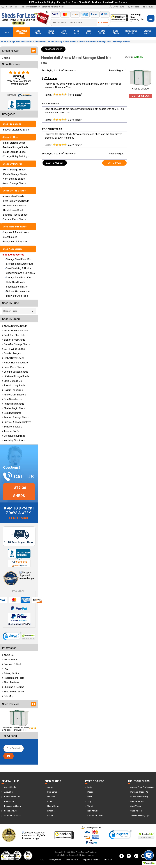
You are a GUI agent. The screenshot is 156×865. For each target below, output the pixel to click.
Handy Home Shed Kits (16, 362)
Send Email (19, 518)
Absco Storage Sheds (15, 326)
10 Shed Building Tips (139, 815)
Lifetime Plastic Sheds (15, 214)
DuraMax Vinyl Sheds (14, 205)
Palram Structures (13, 390)
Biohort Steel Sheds (14, 339)
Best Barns (88, 32)
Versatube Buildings (14, 435)
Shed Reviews (11, 682)
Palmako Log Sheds (14, 385)
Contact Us (9, 801)
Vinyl (89, 801)
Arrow (50, 787)
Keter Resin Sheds (14, 367)
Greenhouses (10, 237)
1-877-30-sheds (19, 492)
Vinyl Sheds (64, 32)
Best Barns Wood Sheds (16, 201)
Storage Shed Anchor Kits (19, 263)
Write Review (114, 163)
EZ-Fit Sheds (116, 32)
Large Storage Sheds (14, 151)
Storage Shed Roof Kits (18, 277)
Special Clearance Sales (16, 129)
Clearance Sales (21, 32)
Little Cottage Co (13, 380)
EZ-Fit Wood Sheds (14, 348)
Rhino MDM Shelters (15, 394)
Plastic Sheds (51, 32)
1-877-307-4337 (11, 7)
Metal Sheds (38, 32)
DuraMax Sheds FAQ (139, 792)
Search (104, 22)
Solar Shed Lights (15, 282)
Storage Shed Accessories (20, 42)
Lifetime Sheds (147, 32)
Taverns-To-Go (12, 431)
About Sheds (11, 659)
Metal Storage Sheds (14, 169)
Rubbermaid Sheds (14, 403)
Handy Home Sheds (131, 32)
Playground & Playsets (15, 241)
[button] (8, 857)
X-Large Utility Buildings (16, 156)
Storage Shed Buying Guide (142, 787)
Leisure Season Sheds (16, 371)
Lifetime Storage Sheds (16, 376)
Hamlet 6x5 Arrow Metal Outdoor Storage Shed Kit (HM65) (95, 42)
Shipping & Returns (14, 687)
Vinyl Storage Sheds (14, 178)
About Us (150, 7)
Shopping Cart (137, 17)
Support (135, 7)
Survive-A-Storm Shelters (17, 422)
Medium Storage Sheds (15, 147)
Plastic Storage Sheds (15, 174)
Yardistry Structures (14, 440)
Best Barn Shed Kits (14, 335)
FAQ (6, 668)
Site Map (8, 696)
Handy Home (53, 806)
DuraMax (51, 796)
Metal (89, 787)
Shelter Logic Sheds (14, 408)
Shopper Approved (12, 815)
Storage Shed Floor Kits (19, 259)
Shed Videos (136, 811)
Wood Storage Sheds (14, 183)
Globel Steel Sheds (14, 358)
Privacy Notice (11, 673)
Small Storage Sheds (14, 142)
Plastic (90, 792)
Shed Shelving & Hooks (18, 268)
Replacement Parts (14, 677)
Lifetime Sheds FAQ (139, 796)
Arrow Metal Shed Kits (16, 330)
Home (6, 32)
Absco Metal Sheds (13, 196)
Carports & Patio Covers (16, 232)
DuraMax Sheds (102, 32)
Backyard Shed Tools (17, 295)
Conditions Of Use (12, 796)
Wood (90, 806)
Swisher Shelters (13, 426)
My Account (118, 7)
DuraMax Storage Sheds (17, 344)
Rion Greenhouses (13, 399)
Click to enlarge (140, 88)
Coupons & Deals (13, 664)
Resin (89, 796)
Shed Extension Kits (17, 286)
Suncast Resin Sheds (14, 219)
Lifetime (51, 811)
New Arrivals (92, 811)
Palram (50, 815)
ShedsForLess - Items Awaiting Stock (51, 42)
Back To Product (53, 49)
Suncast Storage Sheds (16, 417)
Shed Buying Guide (14, 691)
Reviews (126, 42)
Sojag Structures (12, 412)
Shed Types (135, 806)
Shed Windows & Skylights (20, 273)
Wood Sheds (76, 32)
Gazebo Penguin (12, 353)
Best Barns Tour (137, 801)
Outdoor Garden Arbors (18, 291)
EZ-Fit (49, 801)
